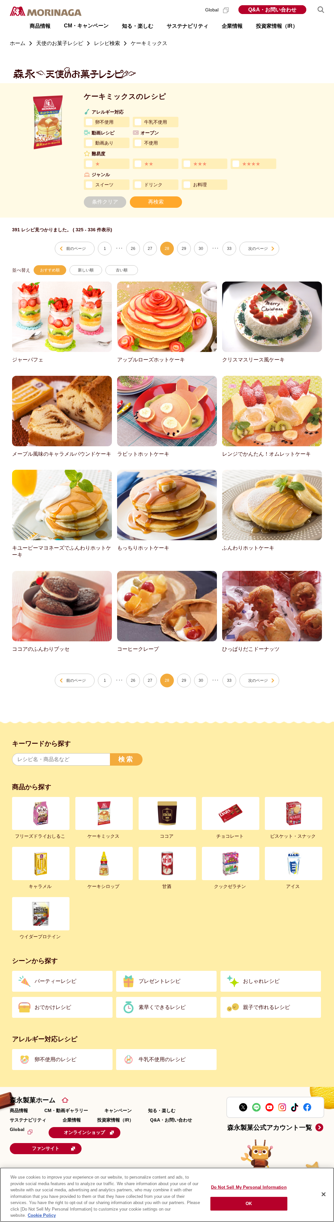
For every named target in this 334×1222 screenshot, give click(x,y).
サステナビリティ (28, 1120)
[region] (167, 1195)
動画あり (104, 142)
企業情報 (72, 1120)
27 (150, 248)
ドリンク (153, 184)
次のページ (258, 248)
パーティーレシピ (55, 981)
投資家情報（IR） (115, 1120)
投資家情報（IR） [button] (277, 26)
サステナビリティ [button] (187, 26)
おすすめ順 (50, 270)
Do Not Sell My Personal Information (249, 1187)
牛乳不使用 (155, 122)
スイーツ (104, 184)
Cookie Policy (42, 1215)
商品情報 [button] (40, 26)
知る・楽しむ (161, 1110)
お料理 (200, 184)
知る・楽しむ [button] (137, 26)
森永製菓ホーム (32, 1100)
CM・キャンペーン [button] (86, 25)
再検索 (156, 202)
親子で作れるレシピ (266, 1007)
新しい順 (86, 270)
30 (201, 248)
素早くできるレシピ (162, 1007)
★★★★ (251, 163)
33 (229, 248)
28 (167, 248)
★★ (148, 163)
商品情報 (19, 1110)
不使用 (151, 142)
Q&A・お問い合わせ (272, 9)
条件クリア (105, 202)
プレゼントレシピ (159, 981)
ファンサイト (45, 1148)
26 (133, 248)
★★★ (200, 163)
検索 (126, 759)
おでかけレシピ (53, 1007)
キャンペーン (118, 1110)
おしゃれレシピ (261, 981)
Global (212, 9)
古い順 (122, 270)
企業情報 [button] (232, 26)
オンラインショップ (84, 1132)
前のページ (76, 248)
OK (249, 1203)
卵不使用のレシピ (55, 1059)
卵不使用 (104, 122)
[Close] (323, 1194)
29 (184, 248)
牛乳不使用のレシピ (162, 1059)
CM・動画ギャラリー (66, 1110)
